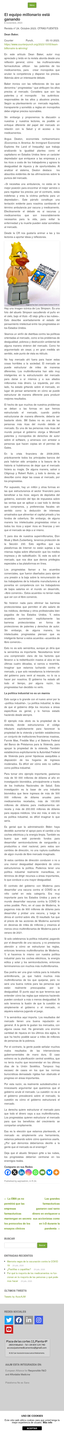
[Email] (42, 1172)
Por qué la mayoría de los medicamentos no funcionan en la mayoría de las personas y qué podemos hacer (32, 1277)
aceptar (32, 1428)
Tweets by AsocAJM (15, 1296)
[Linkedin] (21, 1172)
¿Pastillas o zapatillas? (19, 1269)
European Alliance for (16, 1370)
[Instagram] (28, 1172)
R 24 (34, 1180)
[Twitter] (9, 1320)
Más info (47, 1422)
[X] (15, 1172)
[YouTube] (9, 1329)
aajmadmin (22, 1180)
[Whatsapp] (35, 1172)
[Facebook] (8, 1172)
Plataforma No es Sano (17, 1382)
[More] (56, 1172)
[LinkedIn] (29, 1320)
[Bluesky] (49, 1172)
